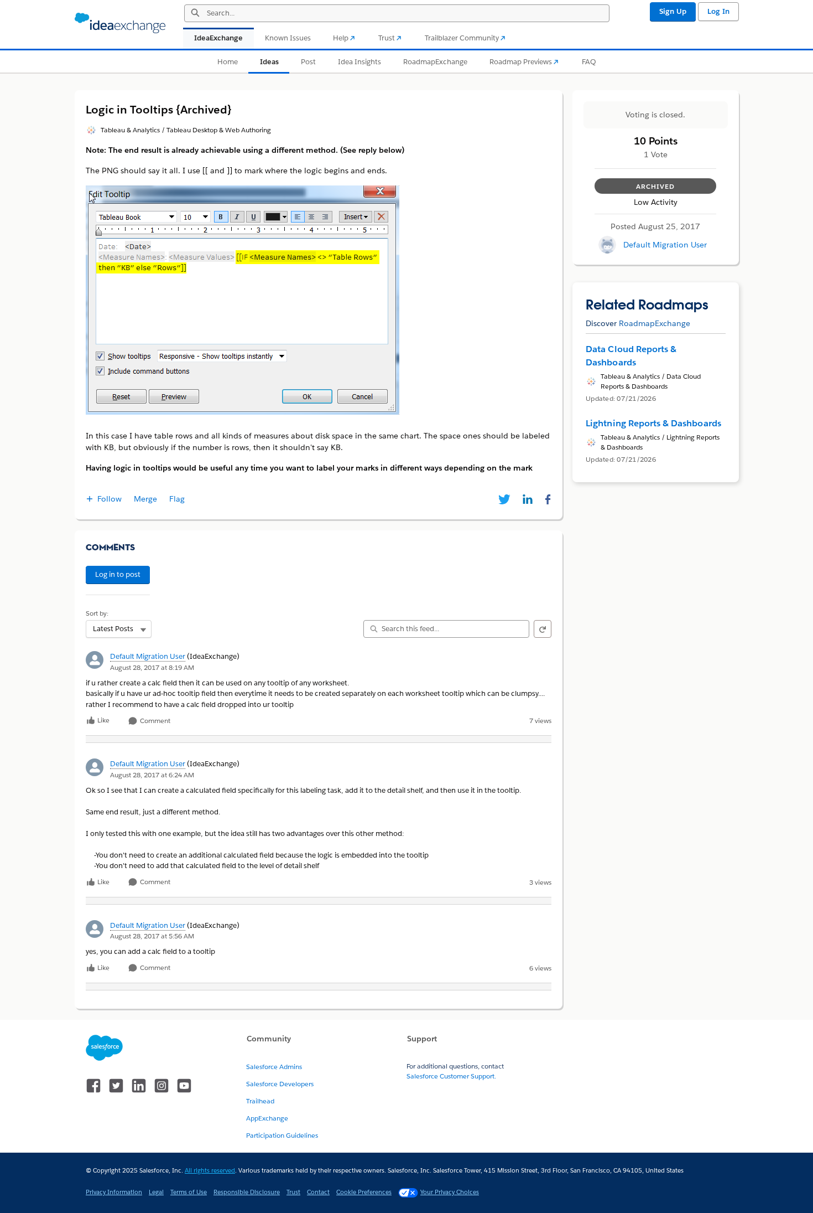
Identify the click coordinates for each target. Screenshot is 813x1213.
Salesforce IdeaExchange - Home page (120, 23)
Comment (154, 721)
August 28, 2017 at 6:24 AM (152, 775)
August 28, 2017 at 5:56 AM (152, 936)
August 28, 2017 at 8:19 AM (152, 667)
